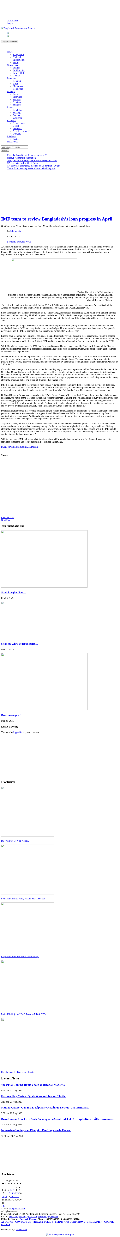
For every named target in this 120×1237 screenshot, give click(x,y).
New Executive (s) (21, 131)
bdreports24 (15, 231)
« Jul (3, 1206)
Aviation (17, 102)
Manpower (18, 86)
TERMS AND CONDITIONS (70, 1222)
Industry (11, 91)
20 (11, 1196)
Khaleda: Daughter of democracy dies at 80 (27, 155)
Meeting (16, 112)
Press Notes (12, 141)
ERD (28, 447)
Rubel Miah (21, 1229)
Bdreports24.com (17, 1208)
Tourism (16, 99)
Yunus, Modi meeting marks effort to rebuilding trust (31, 168)
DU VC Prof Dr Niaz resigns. (15, 841)
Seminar (16, 115)
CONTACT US (23, 1222)
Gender (16, 75)
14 (14, 1193)
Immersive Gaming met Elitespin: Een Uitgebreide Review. (36, 1130)
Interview (17, 128)
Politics (16, 67)
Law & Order (19, 73)
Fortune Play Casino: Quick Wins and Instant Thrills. (33, 1096)
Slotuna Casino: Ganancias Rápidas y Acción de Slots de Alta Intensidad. (45, 1107)
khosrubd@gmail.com (48, 1216)
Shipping (17, 104)
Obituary (17, 133)
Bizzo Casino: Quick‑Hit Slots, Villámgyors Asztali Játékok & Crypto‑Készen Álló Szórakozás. (57, 1119)
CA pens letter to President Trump (22, 163)
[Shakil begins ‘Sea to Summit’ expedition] (44, 586)
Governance (12, 65)
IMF (33, 447)
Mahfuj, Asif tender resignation (21, 158)
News (9, 52)
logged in (17, 732)
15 (17, 1193)
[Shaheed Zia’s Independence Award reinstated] (34, 638)
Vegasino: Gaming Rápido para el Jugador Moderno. (33, 1084)
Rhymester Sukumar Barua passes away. (20, 956)
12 (8, 1193)
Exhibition (18, 110)
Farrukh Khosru (28, 1219)
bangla (10, 23)
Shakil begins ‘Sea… (13, 592)
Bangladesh (18, 54)
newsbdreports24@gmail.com (23, 1216)
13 (11, 1193)
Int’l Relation (19, 70)
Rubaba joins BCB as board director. (18, 1072)
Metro (15, 62)
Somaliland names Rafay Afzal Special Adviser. (23, 898)
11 (6, 1193)
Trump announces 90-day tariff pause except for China (32, 160)
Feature (16, 139)
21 (14, 1196)
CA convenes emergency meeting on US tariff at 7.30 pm (33, 165)
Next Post (5, 520)
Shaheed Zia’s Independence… (19, 643)
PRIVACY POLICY (43, 1222)
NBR (37, 447)
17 (3, 1196)
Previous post (7, 517)
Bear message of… (12, 715)
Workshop (17, 118)
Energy (16, 94)
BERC (4, 447)
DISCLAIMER (94, 1222)
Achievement (19, 123)
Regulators (18, 89)
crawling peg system (16, 447)
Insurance (17, 97)
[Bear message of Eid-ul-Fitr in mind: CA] (44, 709)
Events (10, 107)
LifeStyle (11, 136)
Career (16, 126)
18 (6, 1196)
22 (17, 1196)
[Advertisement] (60, 192)
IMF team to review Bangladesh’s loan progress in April (56, 219)
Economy (11, 78)
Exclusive (11, 120)
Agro (15, 83)
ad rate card (12, 20)
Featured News (24, 241)
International (18, 60)
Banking (17, 81)
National (17, 57)
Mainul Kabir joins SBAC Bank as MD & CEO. (23, 1014)
